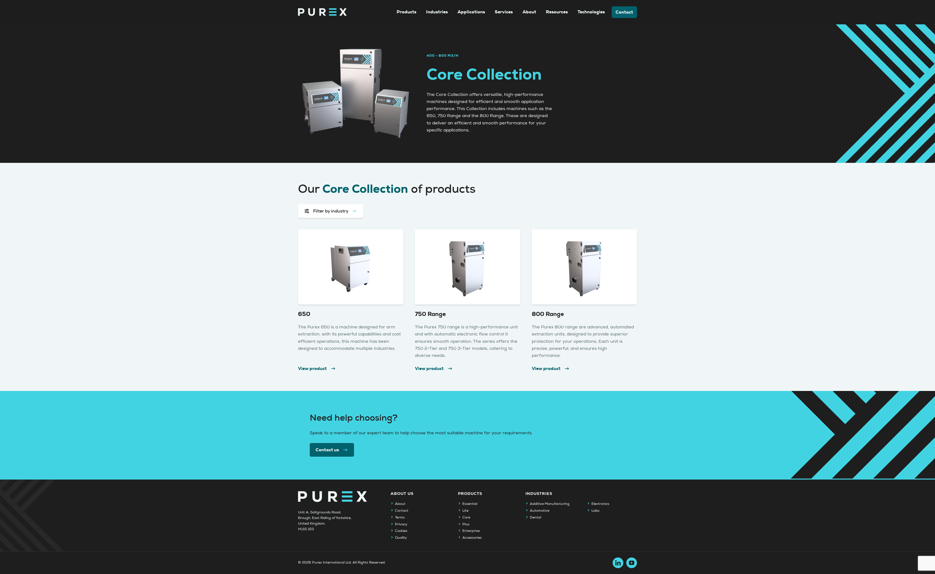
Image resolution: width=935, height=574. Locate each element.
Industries (437, 12)
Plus (465, 524)
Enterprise (471, 531)
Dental (535, 517)
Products (406, 12)
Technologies (591, 12)
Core (466, 517)
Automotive (539, 511)
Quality (401, 538)
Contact (624, 12)
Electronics (600, 504)
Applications (471, 12)
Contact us (327, 450)
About (529, 12)
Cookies (401, 531)
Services (504, 12)
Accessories (472, 538)
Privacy (401, 524)
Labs (595, 511)
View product (312, 368)
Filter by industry (330, 211)
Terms (400, 517)
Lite (465, 511)
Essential (469, 504)
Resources (557, 12)
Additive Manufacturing (550, 504)
